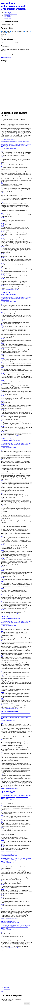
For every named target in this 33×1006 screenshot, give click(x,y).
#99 (1, 472)
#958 (2, 202)
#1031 (2, 267)
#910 (2, 505)
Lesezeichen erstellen (6, 57)
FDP (16, 31)
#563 (2, 661)
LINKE (27, 31)
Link (5, 49)
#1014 (2, 223)
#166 (2, 631)
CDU (8, 31)
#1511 (2, 420)
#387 (2, 163)
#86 (1, 454)
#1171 (2, 699)
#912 (2, 519)
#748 (2, 187)
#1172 (2, 704)
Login (2, 991)
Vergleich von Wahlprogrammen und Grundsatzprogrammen (13, 6)
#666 (2, 761)
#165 (2, 628)
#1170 (2, 692)
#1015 (2, 226)
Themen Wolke (7, 18)
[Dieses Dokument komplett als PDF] (10, 289)
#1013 (2, 217)
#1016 (2, 231)
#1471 (2, 594)
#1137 (2, 362)
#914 (2, 527)
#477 (2, 735)
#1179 (2, 582)
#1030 (2, 263)
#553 (2, 876)
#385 (2, 151)
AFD (3, 31)
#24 (1, 802)
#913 (2, 523)
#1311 (2, 384)
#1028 (2, 253)
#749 (2, 192)
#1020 (2, 904)
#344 (2, 815)
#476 (2, 727)
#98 (1, 466)
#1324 (2, 415)
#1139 (2, 373)
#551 (2, 865)
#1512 (2, 426)
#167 (2, 636)
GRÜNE (21, 31)
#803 (2, 939)
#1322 (2, 404)
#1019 (2, 246)
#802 (2, 935)
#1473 (2, 609)
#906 (2, 304)
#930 (2, 687)
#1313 (2, 395)
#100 (2, 480)
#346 (2, 822)
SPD (9, 33)
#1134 (2, 550)
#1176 (2, 566)
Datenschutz (7, 989)
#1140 (2, 380)
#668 (2, 774)
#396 (2, 498)
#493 (2, 177)
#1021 (2, 908)
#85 (1, 450)
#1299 (2, 844)
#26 (1, 810)
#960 (2, 213)
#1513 (2, 431)
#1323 (2, 409)
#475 (2, 723)
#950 (2, 333)
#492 (2, 170)
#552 (2, 869)
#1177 (2, 570)
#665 (2, 756)
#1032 (2, 270)
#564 (2, 671)
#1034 (2, 278)
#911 (2, 512)
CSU (12, 31)
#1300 (2, 847)
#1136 (2, 358)
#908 (2, 312)
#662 (2, 746)
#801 (2, 932)
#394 (2, 486)
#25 (1, 805)
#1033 (2, 274)
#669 (2, 779)
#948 (2, 325)
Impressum (6, 987)
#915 (2, 536)
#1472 (2, 601)
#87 (1, 460)
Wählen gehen (7, 12)
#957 (2, 196)
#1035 (2, 285)
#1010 (2, 338)
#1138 (2, 368)
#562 (2, 656)
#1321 (2, 401)
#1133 (2, 544)
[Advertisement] (7, 86)
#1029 (2, 257)
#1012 (2, 348)
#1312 (2, 390)
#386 (2, 156)
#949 (2, 327)
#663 (2, 752)
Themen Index (7, 16)
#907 (2, 308)
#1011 (2, 343)
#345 (2, 819)
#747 (2, 183)
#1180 (2, 588)
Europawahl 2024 (8, 15)
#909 (2, 320)
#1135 (2, 354)
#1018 (2, 238)
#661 (2, 739)
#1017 (2, 235)
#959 (2, 209)
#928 (2, 675)
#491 (2, 166)
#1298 (2, 840)
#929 (2, 679)
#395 (2, 493)
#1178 (2, 577)
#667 (2, 767)
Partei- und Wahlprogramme (10, 14)
